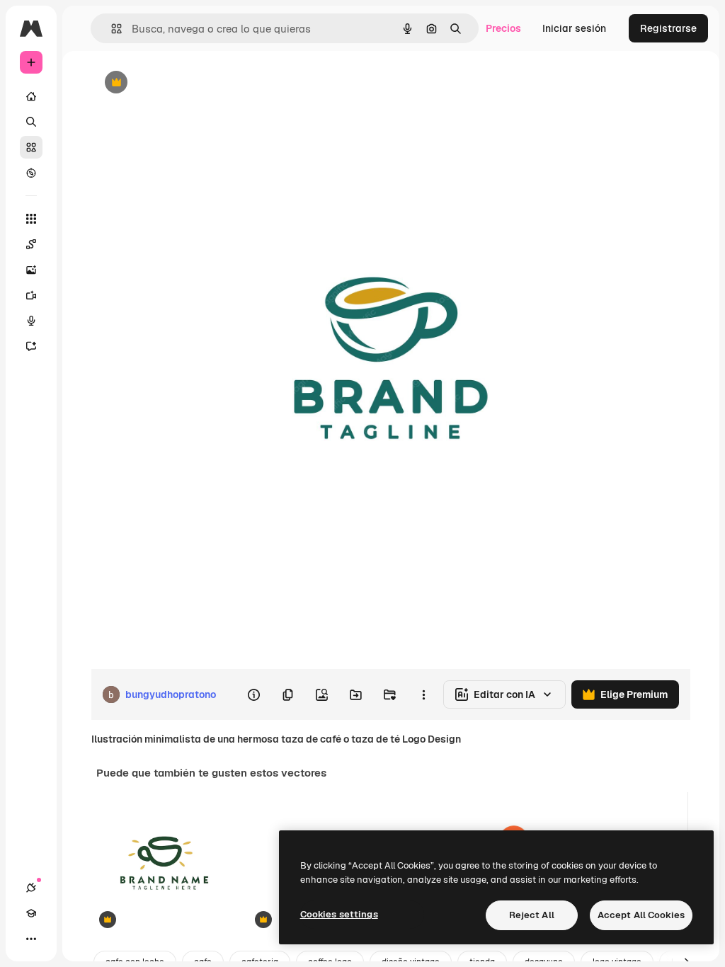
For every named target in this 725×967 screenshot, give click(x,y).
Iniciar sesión (574, 28)
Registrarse (668, 28)
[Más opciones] (423, 694)
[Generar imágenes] (31, 269)
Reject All (531, 915)
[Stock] (31, 147)
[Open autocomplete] (110, 28)
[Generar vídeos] (31, 295)
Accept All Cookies (641, 915)
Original (181, 83)
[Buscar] (31, 121)
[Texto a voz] (31, 320)
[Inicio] (31, 96)
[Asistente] (31, 346)
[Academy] (31, 913)
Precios (503, 28)
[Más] (31, 938)
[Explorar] (31, 172)
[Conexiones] (31, 887)
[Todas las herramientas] (31, 218)
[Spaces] (31, 244)
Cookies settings (339, 914)
